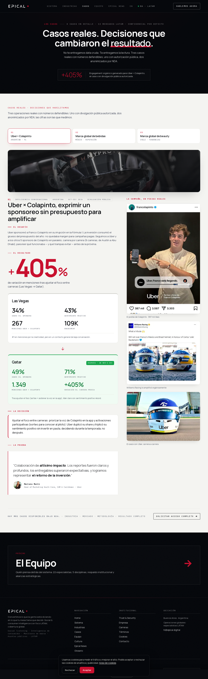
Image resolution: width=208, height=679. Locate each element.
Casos (86, 6)
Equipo (99, 6)
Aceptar (87, 670)
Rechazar (70, 670)
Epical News (117, 6)
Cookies (123, 636)
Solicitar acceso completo (175, 516)
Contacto (124, 641)
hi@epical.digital (171, 630)
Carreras (123, 627)
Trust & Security (127, 618)
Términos (124, 631)
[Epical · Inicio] (18, 6)
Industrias (69, 6)
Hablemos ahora (186, 6)
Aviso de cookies (107, 662)
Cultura (78, 641)
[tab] (39, 135)
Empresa (123, 622)
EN (131, 6)
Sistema (52, 6)
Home (77, 618)
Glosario (78, 650)
